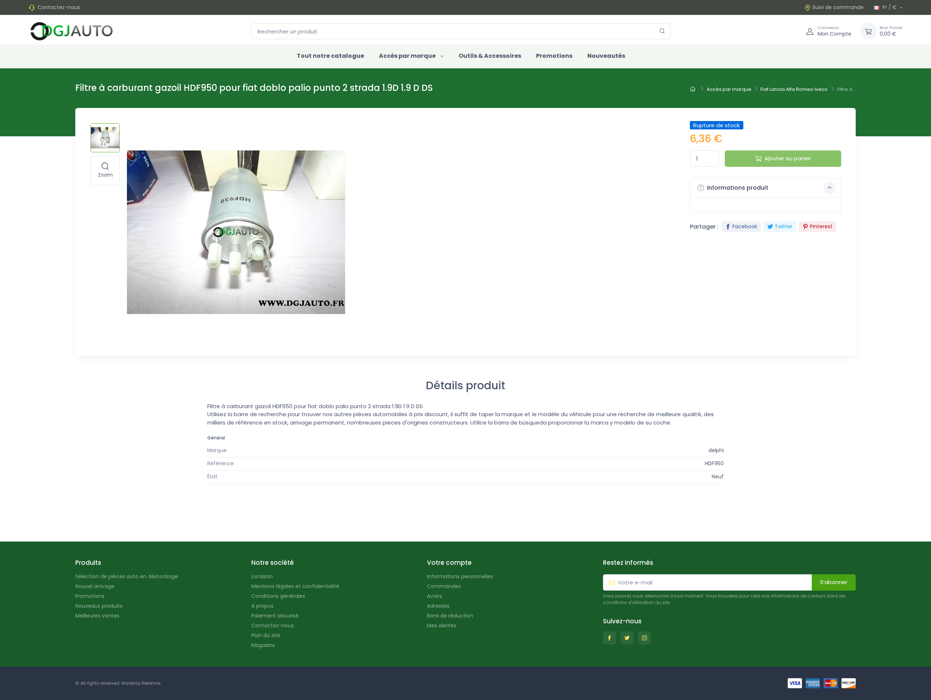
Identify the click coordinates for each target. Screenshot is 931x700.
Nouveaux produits (99, 606)
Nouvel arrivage (95, 586)
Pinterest (821, 226)
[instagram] (644, 637)
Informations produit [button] (737, 188)
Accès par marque (407, 56)
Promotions (554, 56)
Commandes (444, 586)
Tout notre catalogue (330, 56)
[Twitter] (627, 637)
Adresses (438, 606)
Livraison (262, 576)
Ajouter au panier (787, 158)
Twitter (783, 226)
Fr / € (889, 7)
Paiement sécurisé (275, 615)
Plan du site (265, 635)
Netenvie (151, 683)
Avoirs (434, 596)
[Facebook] (609, 637)
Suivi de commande (838, 7)
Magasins (263, 645)
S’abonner (833, 582)
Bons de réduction (450, 615)
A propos (262, 606)
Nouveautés (606, 56)
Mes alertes (441, 625)
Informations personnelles (460, 576)
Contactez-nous (58, 7)
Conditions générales (278, 596)
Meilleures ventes (97, 615)
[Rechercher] (662, 31)
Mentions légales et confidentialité (295, 586)
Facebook (744, 226)
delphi (716, 450)
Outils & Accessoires (490, 56)
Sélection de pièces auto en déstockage (126, 576)
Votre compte (449, 562)
